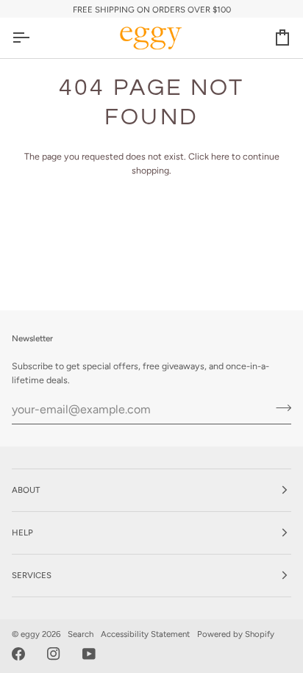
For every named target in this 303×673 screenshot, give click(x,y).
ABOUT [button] (26, 490)
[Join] (279, 407)
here (220, 156)
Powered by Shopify (235, 634)
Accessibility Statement (145, 634)
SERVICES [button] (31, 575)
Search (80, 634)
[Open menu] (34, 37)
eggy (30, 634)
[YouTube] (89, 653)
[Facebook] (18, 653)
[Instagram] (53, 653)
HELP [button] (22, 532)
